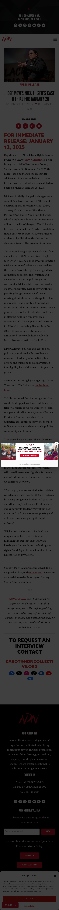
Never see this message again (29, 464)
